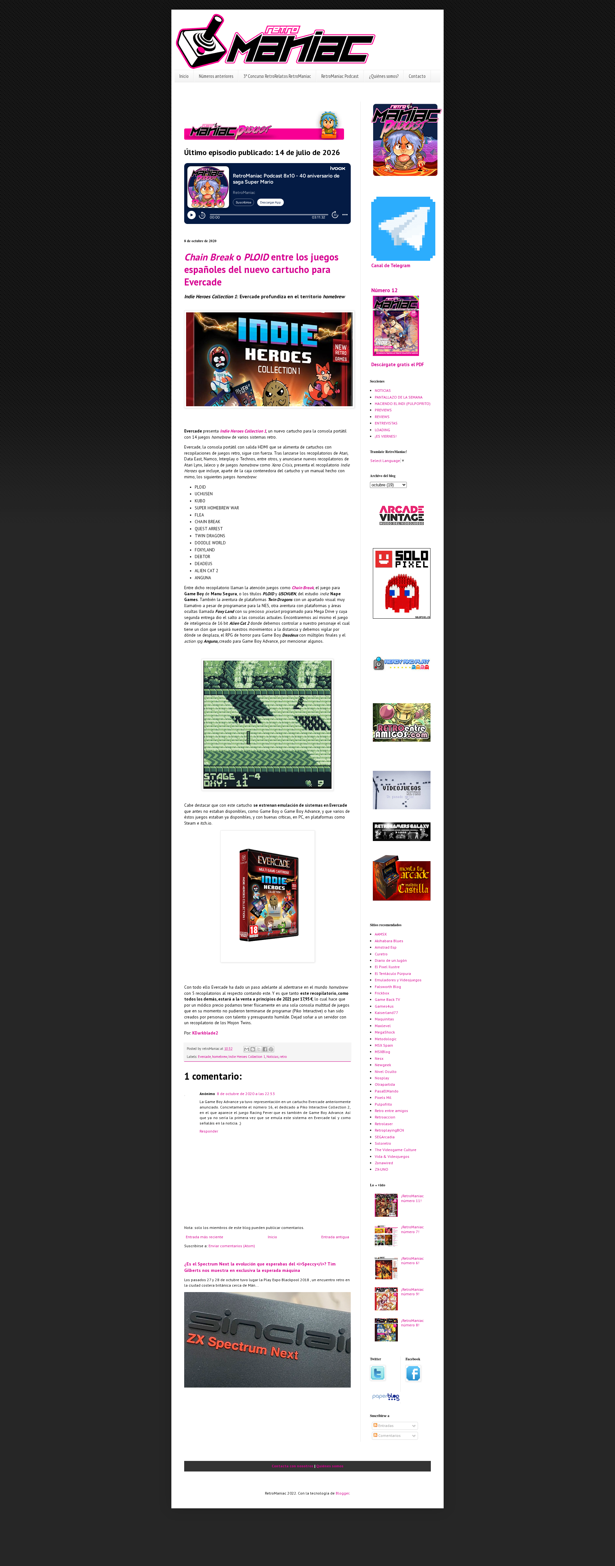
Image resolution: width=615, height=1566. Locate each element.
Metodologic (386, 1038)
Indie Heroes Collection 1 (243, 431)
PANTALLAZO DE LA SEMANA (398, 397)
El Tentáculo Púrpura (393, 973)
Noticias (272, 1056)
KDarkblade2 (205, 1033)
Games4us (384, 1006)
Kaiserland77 (386, 1012)
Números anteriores (216, 76)
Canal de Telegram (390, 265)
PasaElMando (386, 1091)
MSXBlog (382, 1051)
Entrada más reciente (204, 1236)
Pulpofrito (383, 1104)
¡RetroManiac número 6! (412, 1260)
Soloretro (383, 1143)
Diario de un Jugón (391, 960)
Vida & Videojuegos (392, 1156)
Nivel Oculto (386, 1071)
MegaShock (385, 1032)
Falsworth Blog (388, 986)
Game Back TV (387, 999)
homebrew (219, 1056)
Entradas (385, 1425)
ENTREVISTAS (386, 423)
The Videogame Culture (395, 1149)
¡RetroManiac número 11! (412, 1198)
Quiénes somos (329, 1465)
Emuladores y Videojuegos (398, 979)
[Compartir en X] (259, 1049)
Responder (209, 1131)
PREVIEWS (383, 410)
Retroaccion (385, 1117)
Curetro (381, 954)
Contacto (417, 76)
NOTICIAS (383, 390)
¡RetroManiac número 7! (412, 1229)
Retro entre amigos (391, 1110)
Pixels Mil (383, 1097)
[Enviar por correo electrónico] (246, 1049)
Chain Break (303, 587)
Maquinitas (384, 1019)
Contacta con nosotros (292, 1465)
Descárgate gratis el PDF (397, 364)
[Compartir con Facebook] (265, 1049)
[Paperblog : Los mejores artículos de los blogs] (386, 1400)
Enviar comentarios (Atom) (232, 1245)
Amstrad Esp (386, 947)
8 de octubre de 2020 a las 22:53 (246, 1093)
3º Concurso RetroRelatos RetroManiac (277, 76)
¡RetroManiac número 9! (412, 1291)
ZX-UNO (381, 1169)
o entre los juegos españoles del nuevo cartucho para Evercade (261, 269)
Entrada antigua (335, 1236)
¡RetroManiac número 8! (412, 1322)
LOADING (382, 429)
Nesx (379, 1058)
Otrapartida (385, 1084)
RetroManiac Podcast (340, 76)
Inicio (184, 76)
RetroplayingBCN (389, 1130)
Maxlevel (383, 1025)
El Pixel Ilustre (387, 966)
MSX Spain (384, 1045)
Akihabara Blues (389, 940)
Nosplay (382, 1078)
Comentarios (389, 1435)
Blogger (342, 1493)
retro (283, 1056)
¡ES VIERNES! (386, 436)
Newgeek (383, 1064)
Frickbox (382, 993)
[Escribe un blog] (253, 1049)
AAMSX (381, 934)
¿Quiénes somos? (383, 76)
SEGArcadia (385, 1136)
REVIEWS (382, 416)
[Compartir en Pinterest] (271, 1049)
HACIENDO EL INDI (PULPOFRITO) (402, 403)
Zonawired (384, 1162)
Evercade (204, 1056)
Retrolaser (384, 1123)
